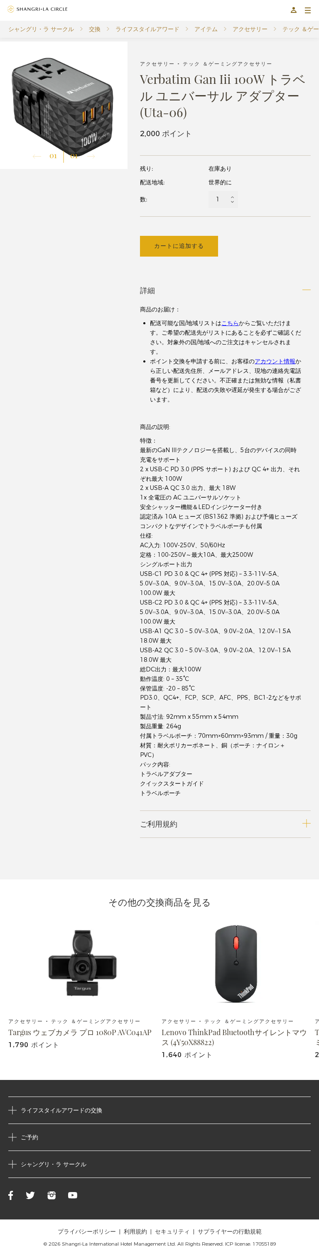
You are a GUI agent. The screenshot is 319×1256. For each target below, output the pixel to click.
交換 (95, 29)
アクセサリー (250, 29)
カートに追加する (179, 246)
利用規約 (135, 1231)
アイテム (206, 29)
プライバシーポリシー (87, 1231)
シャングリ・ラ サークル (41, 29)
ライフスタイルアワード (147, 29)
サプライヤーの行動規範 (230, 1231)
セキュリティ (172, 1231)
